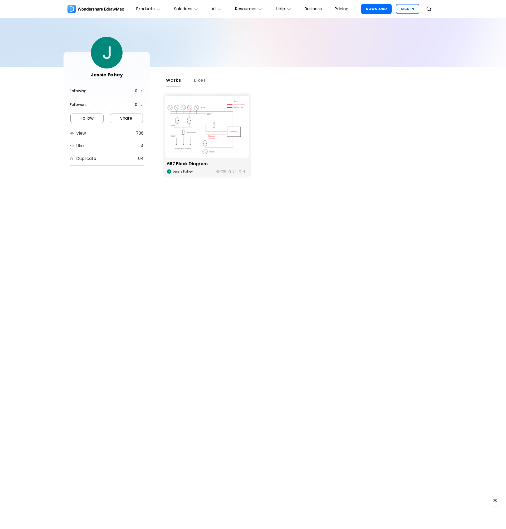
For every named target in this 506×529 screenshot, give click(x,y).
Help (280, 9)
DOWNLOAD (376, 9)
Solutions (183, 9)
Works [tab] (173, 80)
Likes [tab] (200, 80)
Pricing (341, 9)
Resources (245, 9)
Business (313, 9)
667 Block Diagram (187, 164)
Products (145, 9)
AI (214, 9)
